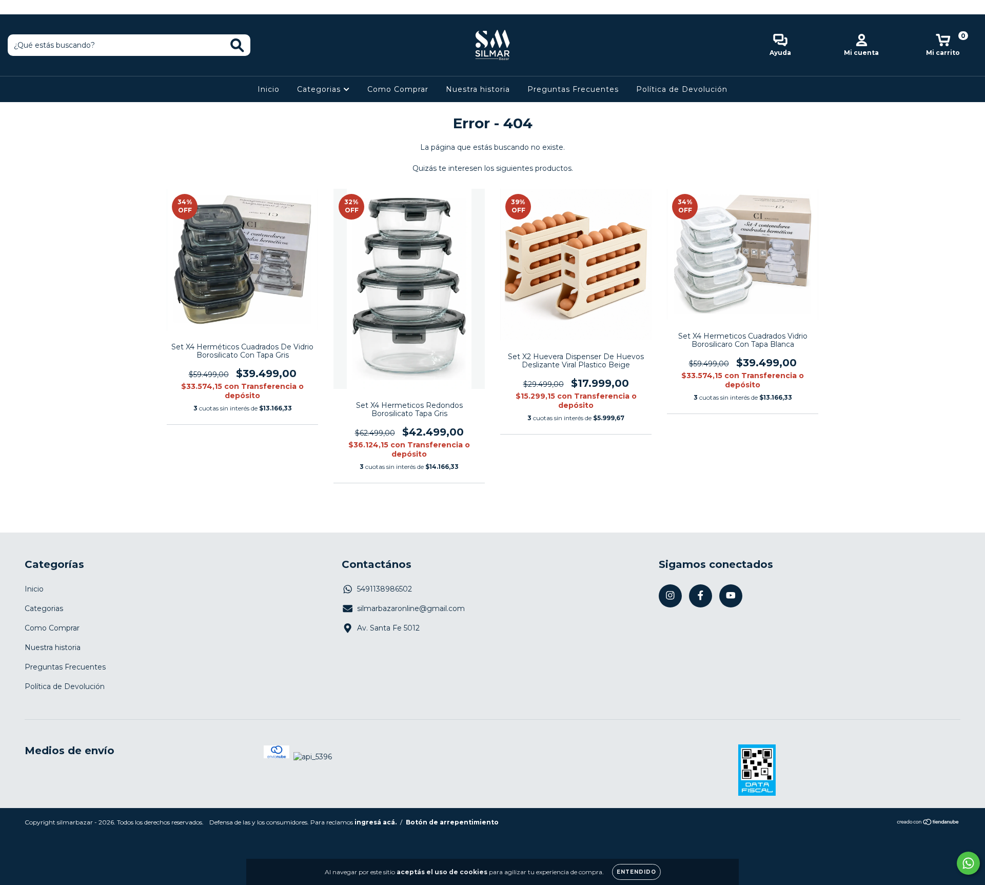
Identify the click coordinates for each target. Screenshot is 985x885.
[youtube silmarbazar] (45, 7)
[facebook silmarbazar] (30, 7)
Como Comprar (397, 89)
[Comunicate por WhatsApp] (968, 863)
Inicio (269, 89)
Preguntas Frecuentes (573, 89)
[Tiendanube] (928, 823)
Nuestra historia (478, 89)
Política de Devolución (681, 89)
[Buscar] (237, 45)
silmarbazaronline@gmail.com (411, 608)
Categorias (320, 89)
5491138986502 (384, 589)
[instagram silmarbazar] (15, 7)
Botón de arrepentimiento (452, 822)
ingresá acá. (375, 822)
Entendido (636, 872)
